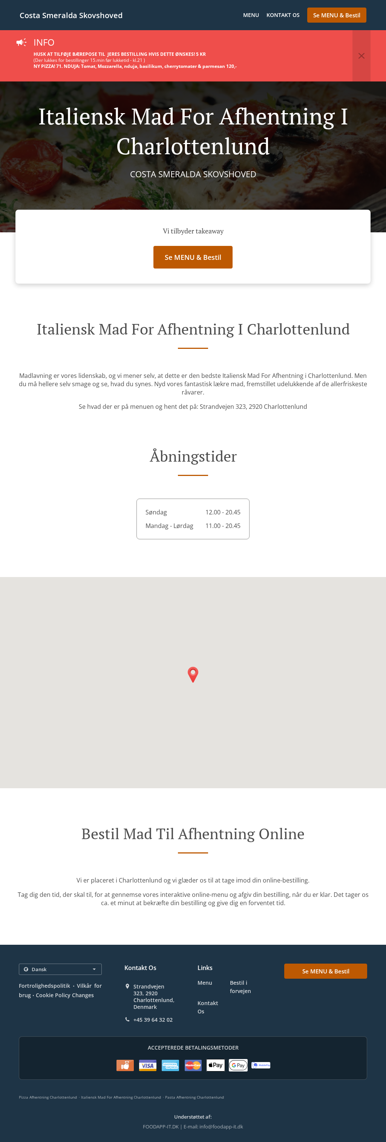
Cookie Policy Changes (65, 995)
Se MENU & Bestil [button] (336, 15)
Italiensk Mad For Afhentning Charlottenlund (121, 1097)
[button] (361, 55)
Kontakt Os (283, 14)
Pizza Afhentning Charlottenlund (48, 1097)
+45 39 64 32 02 (153, 1019)
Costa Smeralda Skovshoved (71, 15)
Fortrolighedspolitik (44, 985)
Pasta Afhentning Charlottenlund (194, 1097)
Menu (251, 14)
